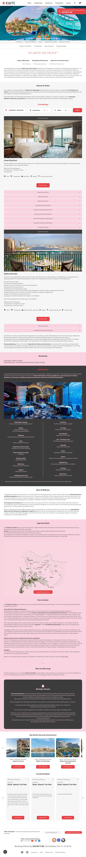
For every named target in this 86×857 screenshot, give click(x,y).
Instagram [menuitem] (27, 852)
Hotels (29, 3)
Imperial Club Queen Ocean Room (43, 218)
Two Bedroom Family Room (43, 205)
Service (68, 3)
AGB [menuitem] (41, 852)
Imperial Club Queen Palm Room (43, 223)
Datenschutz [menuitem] (49, 852)
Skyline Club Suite (43, 231)
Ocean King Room (43, 118)
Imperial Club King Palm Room (43, 214)
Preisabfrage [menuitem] (38, 46)
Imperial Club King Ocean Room (43, 210)
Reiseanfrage (43, 185)
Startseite (19, 42)
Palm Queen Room (43, 201)
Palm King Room (43, 196)
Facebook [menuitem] (22, 852)
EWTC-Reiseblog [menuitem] (60, 852)
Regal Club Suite (43, 326)
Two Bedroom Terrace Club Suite (43, 330)
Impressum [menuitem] (34, 852)
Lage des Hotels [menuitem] (49, 46)
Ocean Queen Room (43, 192)
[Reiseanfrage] (77, 3)
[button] (29, 38)
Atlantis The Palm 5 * (26, 46)
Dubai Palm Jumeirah (51, 42)
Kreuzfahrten (59, 3)
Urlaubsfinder (38, 3)
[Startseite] (9, 3)
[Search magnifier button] (75, 3)
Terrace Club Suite (43, 227)
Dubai (40, 42)
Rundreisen (48, 3)
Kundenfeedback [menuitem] (61, 46)
